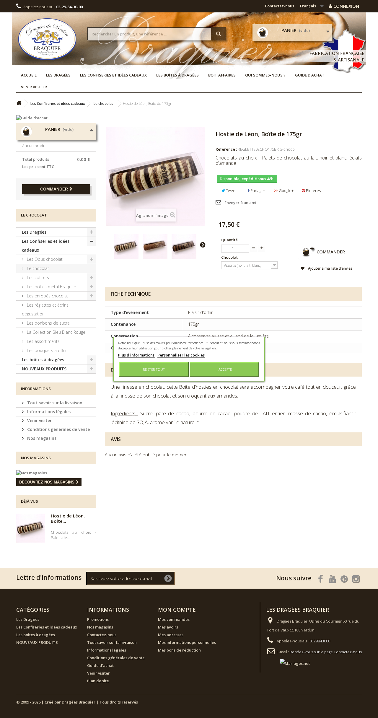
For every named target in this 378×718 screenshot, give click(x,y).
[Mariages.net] (289, 662)
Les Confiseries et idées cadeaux (113, 75)
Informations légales (48, 411)
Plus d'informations (136, 354)
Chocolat (230, 257)
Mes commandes (174, 619)
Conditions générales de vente (58, 429)
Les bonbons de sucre (48, 323)
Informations (36, 388)
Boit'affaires (222, 75)
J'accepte (224, 369)
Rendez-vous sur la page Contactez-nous (326, 651)
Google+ (286, 190)
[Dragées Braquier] (47, 39)
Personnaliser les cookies (181, 354)
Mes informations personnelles (187, 642)
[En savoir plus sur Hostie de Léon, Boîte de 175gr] (30, 528)
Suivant (203, 245)
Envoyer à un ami (240, 202)
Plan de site (98, 680)
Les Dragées (58, 75)
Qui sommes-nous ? (265, 75)
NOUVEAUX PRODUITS (44, 369)
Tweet (231, 190)
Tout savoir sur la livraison (54, 403)
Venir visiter (34, 86)
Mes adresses (170, 634)
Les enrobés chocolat (47, 296)
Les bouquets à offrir (46, 350)
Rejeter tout (154, 369)
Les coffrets (37, 277)
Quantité (229, 239)
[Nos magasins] (56, 473)
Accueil (29, 75)
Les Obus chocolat (44, 259)
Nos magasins (41, 438)
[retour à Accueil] (19, 103)
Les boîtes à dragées (177, 75)
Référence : (226, 149)
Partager (257, 190)
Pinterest (313, 190)
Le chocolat (37, 268)
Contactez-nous (279, 6)
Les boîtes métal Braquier (51, 286)
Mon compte (177, 609)
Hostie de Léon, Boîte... (68, 518)
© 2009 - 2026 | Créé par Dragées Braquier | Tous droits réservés (77, 702)
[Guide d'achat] (56, 118)
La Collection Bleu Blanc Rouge (55, 332)
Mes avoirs (168, 627)
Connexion (345, 6)
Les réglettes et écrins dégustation (45, 309)
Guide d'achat (310, 75)
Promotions (98, 619)
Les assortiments (43, 341)
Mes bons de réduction (179, 650)
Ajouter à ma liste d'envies (329, 268)
